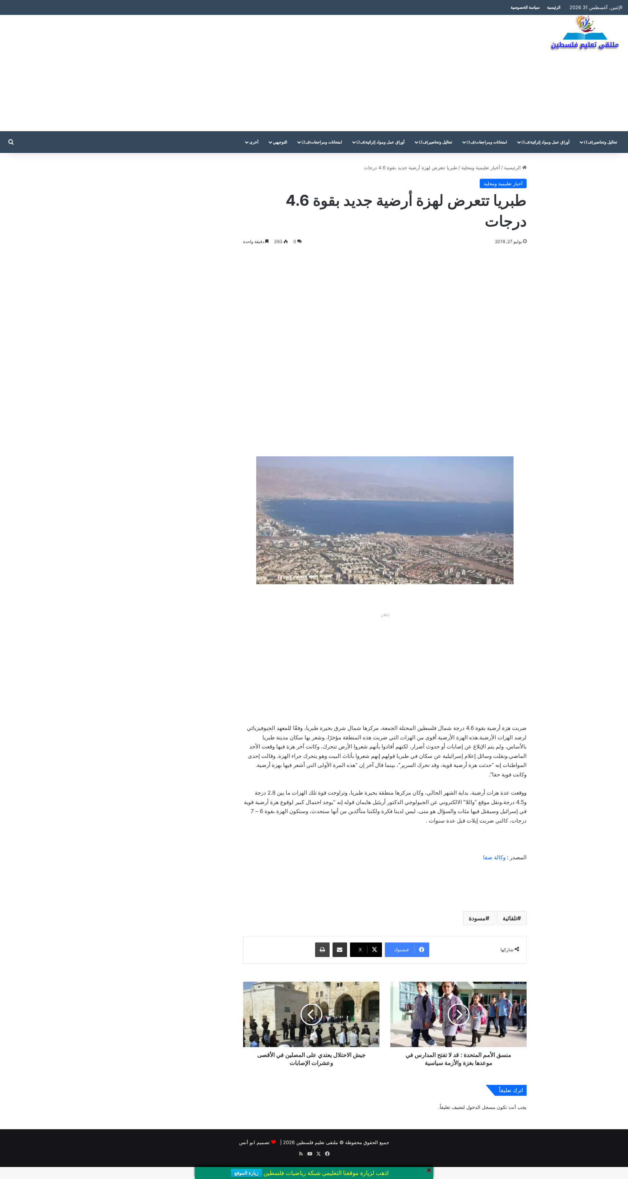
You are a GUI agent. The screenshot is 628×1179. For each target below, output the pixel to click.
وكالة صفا (494, 857)
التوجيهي (280, 142)
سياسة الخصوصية (525, 7)
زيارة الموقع (246, 1173)
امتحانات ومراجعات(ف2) (322, 142)
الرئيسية (553, 7)
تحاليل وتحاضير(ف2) (435, 142)
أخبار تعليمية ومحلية (480, 167)
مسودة (477, 918)
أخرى (253, 142)
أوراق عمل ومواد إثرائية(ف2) (380, 142)
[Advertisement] (209, 73)
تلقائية (510, 918)
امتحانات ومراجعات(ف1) (487, 142)
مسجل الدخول (480, 1107)
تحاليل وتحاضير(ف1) (600, 142)
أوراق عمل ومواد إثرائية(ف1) (545, 142)
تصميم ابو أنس (254, 1142)
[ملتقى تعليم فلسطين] (587, 33)
